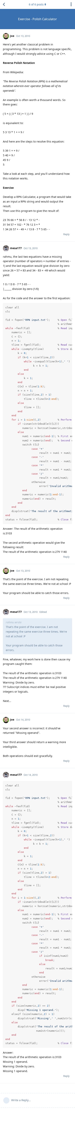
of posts (36, 4)
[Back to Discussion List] (4, 4)
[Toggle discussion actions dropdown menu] (71, 4)
